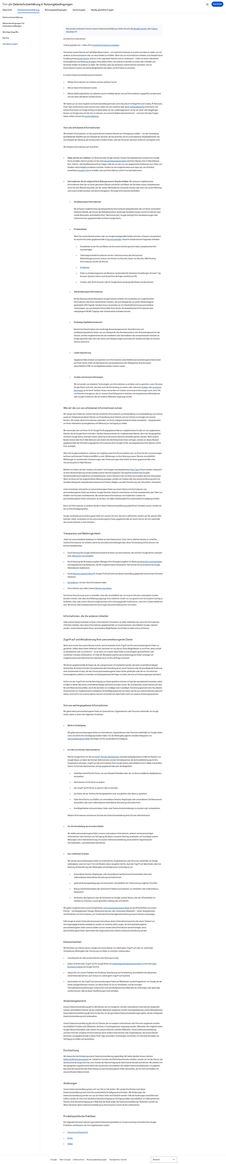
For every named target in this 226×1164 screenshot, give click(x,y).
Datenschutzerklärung (28, 10)
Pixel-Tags (134, 470)
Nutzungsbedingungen (56, 10)
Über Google (65, 1159)
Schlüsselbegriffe (137, 107)
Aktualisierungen (10, 44)
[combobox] (164, 1159)
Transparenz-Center (118, 1159)
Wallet (70, 1144)
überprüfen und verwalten (82, 556)
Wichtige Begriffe (10, 32)
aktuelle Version (140, 29)
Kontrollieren (73, 583)
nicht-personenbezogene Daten (116, 908)
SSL (117, 958)
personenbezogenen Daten (115, 161)
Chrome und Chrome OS (78, 1132)
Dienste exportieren (103, 588)
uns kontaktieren (92, 116)
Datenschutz (78, 1159)
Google (53, 1159)
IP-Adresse (84, 267)
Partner (6, 38)
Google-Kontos (83, 59)
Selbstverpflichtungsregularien (76, 1059)
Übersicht (7, 10)
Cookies (144, 387)
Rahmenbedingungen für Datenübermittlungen (13, 24)
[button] (207, 4)
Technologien (78, 10)
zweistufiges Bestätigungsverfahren (127, 964)
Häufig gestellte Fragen (102, 10)
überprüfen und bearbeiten (150, 562)
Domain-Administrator (110, 757)
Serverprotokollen (114, 239)
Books (70, 1138)
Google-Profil (83, 170)
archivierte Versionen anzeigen (106, 45)
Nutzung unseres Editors (83, 574)
